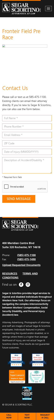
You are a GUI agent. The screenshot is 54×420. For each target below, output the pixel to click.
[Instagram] (28, 284)
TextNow (27, 416)
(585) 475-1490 (26, 259)
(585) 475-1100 (26, 255)
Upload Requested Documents (21, 265)
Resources (9, 273)
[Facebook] (21, 284)
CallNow (9, 416)
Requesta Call (45, 416)
